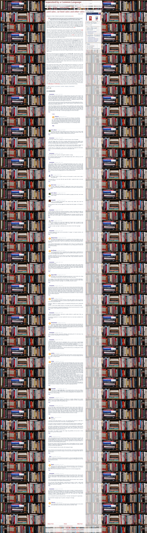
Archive (55, 7)
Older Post (80, 523)
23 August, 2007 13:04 (58, 262)
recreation (62, 86)
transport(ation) (71, 86)
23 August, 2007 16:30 (58, 285)
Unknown (57, 116)
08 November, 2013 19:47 (59, 464)
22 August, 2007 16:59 (58, 220)
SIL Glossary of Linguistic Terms (93, 38)
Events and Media (64, 7)
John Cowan (53, 184)
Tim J (50, 456)
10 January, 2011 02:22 (56, 436)
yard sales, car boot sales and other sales (65, 11)
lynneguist (53, 200)
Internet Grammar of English (92, 41)
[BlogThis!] (48, 88)
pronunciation (57, 86)
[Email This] (46, 88)
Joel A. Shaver (54, 130)
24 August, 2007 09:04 (58, 298)
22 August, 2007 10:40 (58, 162)
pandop (52, 353)
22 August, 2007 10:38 (58, 153)
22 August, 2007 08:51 (58, 94)
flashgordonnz (54, 237)
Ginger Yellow (54, 274)
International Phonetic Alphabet (93, 40)
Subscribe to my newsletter (92, 31)
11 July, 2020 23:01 (59, 502)
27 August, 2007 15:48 (58, 339)
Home (49, 7)
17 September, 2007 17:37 (59, 397)
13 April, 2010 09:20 (57, 417)
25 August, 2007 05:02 (61, 322)
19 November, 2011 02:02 (56, 456)
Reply (49, 111)
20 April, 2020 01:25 (62, 116)
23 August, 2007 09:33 (61, 250)
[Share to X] (49, 88)
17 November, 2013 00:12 (59, 473)
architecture (52, 86)
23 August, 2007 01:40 (62, 237)
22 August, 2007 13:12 (60, 184)
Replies (53, 114)
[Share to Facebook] (50, 88)
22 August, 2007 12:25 (57, 175)
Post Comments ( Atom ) (68, 526)
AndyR (52, 298)
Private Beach (54, 322)
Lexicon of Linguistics (91, 37)
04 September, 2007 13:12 (59, 353)
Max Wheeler (53, 250)
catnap (52, 361)
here (72, 16)
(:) (54, 83)
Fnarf (52, 220)
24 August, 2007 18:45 (58, 312)
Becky (52, 417)
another (73, 34)
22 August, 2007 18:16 (58, 230)
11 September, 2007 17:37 (62, 388)
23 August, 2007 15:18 (61, 274)
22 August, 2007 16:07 (61, 200)
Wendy (52, 464)
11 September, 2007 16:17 (59, 361)
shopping (66, 86)
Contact (79, 7)
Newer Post (50, 523)
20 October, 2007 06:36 (58, 405)
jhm (52, 175)
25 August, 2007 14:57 (58, 332)
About (72, 7)
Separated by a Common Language (63, 2)
